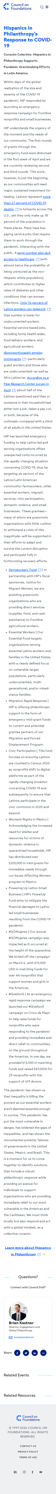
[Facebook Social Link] (32, 1471)
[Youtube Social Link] (40, 1471)
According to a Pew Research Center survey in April (26, 384)
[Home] (17, 8)
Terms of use (28, 1457)
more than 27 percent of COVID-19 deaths (27, 203)
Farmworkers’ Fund (23, 570)
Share (8, 1353)
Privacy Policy (28, 1452)
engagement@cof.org (24, 1337)
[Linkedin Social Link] (15, 1471)
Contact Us (28, 1446)
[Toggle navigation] (47, 8)
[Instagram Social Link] (24, 1471)
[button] (42, 7)
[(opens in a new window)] (43, 1353)
